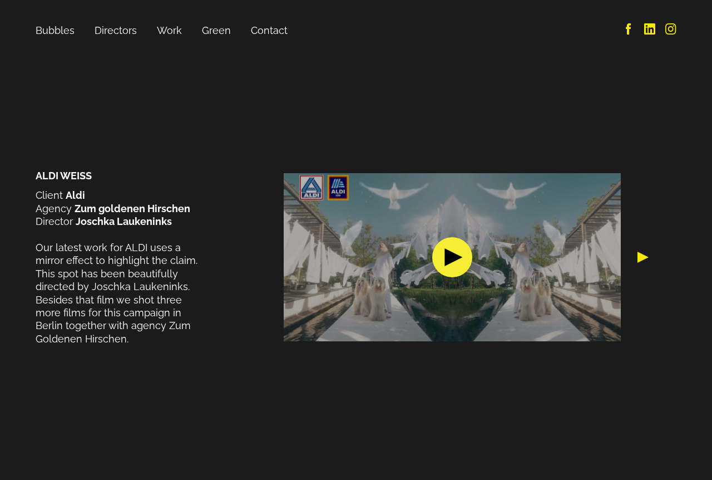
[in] (649, 31)
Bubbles (55, 30)
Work (169, 30)
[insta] (670, 31)
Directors (116, 30)
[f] (628, 31)
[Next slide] (635, 257)
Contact (269, 30)
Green (216, 30)
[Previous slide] (270, 257)
